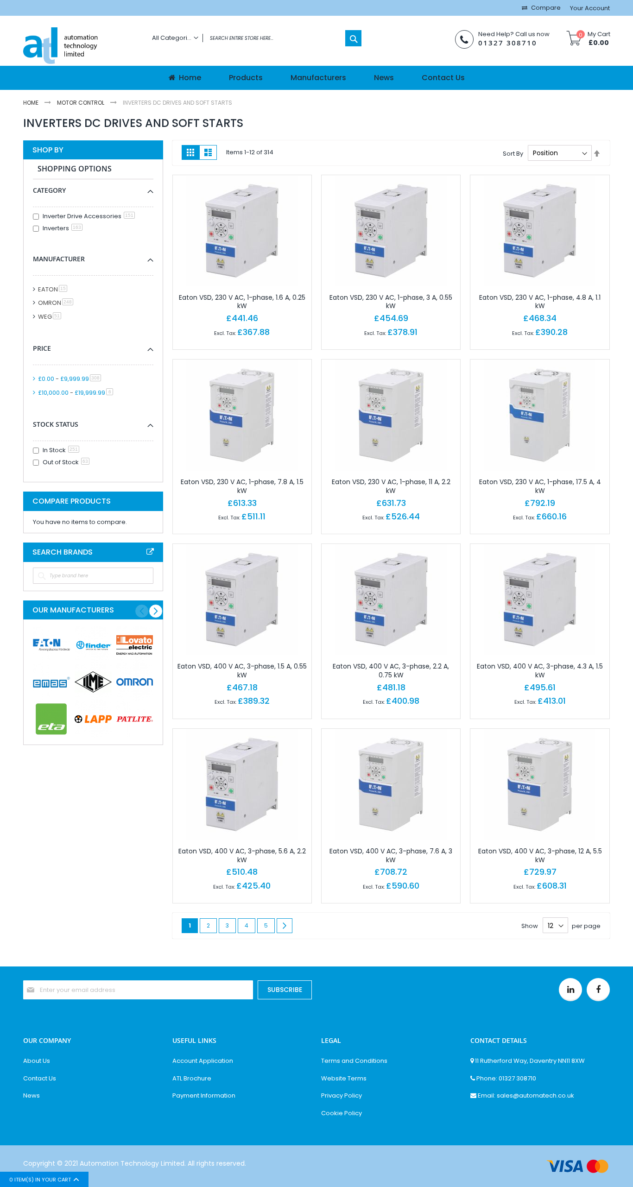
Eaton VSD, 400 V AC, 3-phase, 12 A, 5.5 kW (540, 855)
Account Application (202, 1061)
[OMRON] (134, 682)
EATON (54, 289)
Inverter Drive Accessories (88, 216)
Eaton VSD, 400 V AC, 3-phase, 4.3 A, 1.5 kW (540, 671)
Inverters (62, 228)
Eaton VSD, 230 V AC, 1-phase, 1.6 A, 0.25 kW (242, 302)
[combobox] (254, 38)
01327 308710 (507, 43)
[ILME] (93, 682)
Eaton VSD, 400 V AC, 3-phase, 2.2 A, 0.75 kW (391, 671)
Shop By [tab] (47, 150)
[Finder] (93, 644)
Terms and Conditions (354, 1061)
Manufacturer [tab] (59, 258)
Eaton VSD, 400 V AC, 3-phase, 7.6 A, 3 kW (390, 855)
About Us (36, 1061)
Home (31, 103)
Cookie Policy (341, 1113)
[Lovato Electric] (134, 644)
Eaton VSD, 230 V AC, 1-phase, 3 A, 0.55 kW (390, 302)
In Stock (60, 450)
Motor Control (81, 103)
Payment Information (203, 1096)
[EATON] (51, 644)
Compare (545, 8)
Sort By (513, 153)
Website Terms (344, 1078)
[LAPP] (93, 719)
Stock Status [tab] (55, 424)
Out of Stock (65, 462)
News (31, 1096)
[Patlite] (134, 719)
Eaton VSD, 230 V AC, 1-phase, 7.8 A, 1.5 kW (242, 486)
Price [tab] (42, 348)
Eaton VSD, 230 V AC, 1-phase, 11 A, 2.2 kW (391, 486)
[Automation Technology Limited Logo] (80, 46)
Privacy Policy (341, 1096)
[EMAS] (51, 682)
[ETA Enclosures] (51, 719)
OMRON (57, 302)
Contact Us (39, 1078)
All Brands (150, 552)
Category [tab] (49, 190)
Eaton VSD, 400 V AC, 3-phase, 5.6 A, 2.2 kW (242, 855)
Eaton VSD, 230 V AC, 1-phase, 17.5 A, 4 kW (540, 486)
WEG (51, 316)
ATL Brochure (191, 1078)
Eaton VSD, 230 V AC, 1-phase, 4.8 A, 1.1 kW (540, 302)
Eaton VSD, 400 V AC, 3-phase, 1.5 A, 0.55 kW (242, 671)
